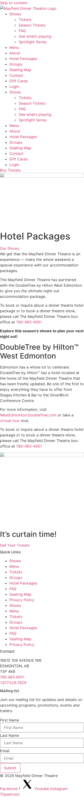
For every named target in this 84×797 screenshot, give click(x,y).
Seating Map (20, 69)
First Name (9, 720)
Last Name (9, 735)
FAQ (22, 30)
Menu (14, 47)
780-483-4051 (29, 322)
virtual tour (10, 420)
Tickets (25, 19)
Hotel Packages (23, 58)
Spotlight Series (33, 42)
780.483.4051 (12, 677)
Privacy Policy (21, 600)
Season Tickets (32, 25)
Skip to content (13, 2)
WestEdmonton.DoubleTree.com (28, 415)
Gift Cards (18, 81)
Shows (15, 14)
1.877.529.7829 (13, 682)
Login (14, 86)
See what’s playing (35, 36)
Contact (16, 75)
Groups (15, 64)
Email (5, 751)
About (14, 53)
